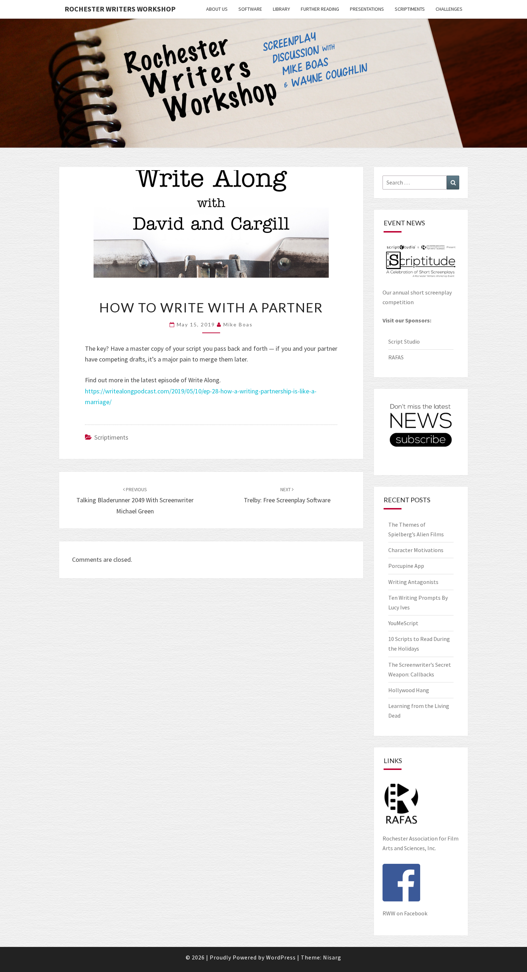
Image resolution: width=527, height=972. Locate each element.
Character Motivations (415, 550)
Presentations (367, 9)
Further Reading (320, 9)
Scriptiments (410, 9)
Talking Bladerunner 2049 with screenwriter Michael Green (135, 500)
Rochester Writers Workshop (120, 8)
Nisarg (332, 957)
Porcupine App (406, 565)
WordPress (281, 957)
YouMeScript (403, 623)
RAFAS (396, 357)
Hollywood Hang (409, 690)
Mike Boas (238, 324)
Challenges (449, 9)
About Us (217, 9)
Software (250, 9)
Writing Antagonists (413, 581)
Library (281, 9)
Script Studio (404, 341)
